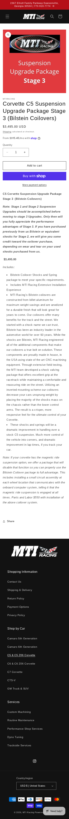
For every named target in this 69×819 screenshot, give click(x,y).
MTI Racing (28, 812)
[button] (7, 16)
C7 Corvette (15, 671)
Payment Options (18, 606)
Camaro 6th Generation (22, 646)
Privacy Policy (16, 615)
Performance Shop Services (25, 728)
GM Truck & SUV (18, 688)
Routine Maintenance (20, 720)
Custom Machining (19, 711)
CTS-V (11, 680)
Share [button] (11, 521)
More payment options (34, 185)
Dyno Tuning (15, 737)
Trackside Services (19, 745)
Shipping (7, 132)
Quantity (7, 145)
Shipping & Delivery (19, 589)
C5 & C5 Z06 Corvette (21, 655)
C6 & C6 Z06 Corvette (21, 663)
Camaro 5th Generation (22, 638)
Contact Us (14, 581)
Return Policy (15, 598)
